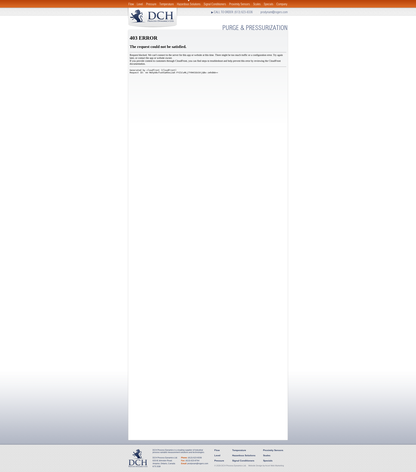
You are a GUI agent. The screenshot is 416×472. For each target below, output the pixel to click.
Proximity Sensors (239, 4)
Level (140, 4)
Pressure (151, 4)
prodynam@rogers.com (274, 12)
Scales (257, 4)
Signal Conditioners (215, 4)
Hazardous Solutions (189, 4)
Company (281, 4)
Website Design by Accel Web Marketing (266, 466)
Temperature (166, 4)
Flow (131, 4)
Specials (268, 4)
